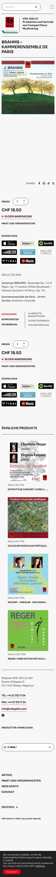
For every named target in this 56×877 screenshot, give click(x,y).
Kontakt (8, 792)
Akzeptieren (11, 872)
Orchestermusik (38, 325)
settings (40, 866)
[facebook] (39, 183)
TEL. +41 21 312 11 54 (14, 695)
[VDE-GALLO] (10, 25)
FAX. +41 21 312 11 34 (14, 702)
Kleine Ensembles (39, 320)
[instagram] (44, 183)
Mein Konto (10, 786)
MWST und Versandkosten (21, 780)
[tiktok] (48, 183)
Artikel (7, 775)
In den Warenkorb (18, 216)
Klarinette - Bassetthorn (36, 315)
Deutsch (8, 807)
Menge (6, 201)
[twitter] (53, 183)
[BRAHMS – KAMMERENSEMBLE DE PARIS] (9, 243)
